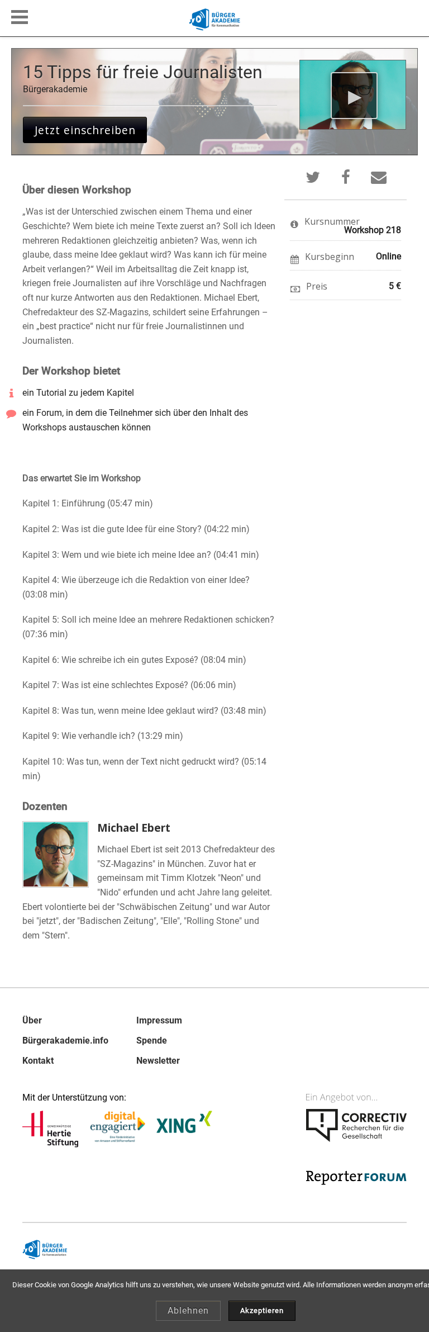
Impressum (159, 1020)
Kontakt (38, 1060)
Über (32, 1020)
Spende (151, 1040)
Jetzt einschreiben (85, 130)
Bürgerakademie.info (65, 1040)
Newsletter (158, 1060)
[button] (19, 17)
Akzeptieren (262, 1310)
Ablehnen (188, 1310)
